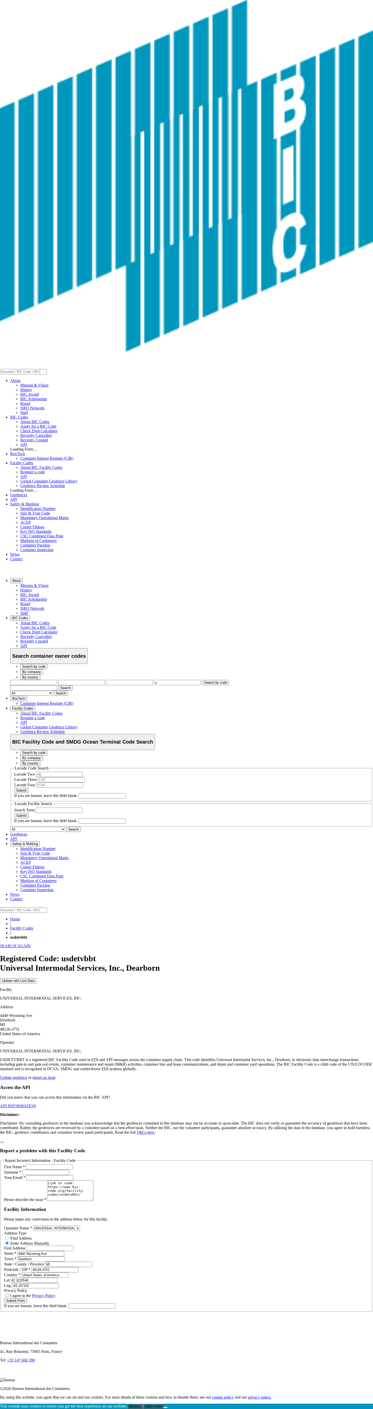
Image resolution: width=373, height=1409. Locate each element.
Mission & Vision (34, 385)
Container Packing (35, 545)
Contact (16, 559)
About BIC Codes (34, 422)
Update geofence (13, 1077)
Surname (12, 1172)
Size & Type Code (35, 513)
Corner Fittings (32, 527)
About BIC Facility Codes (41, 467)
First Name (14, 1167)
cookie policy (223, 1397)
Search (65, 688)
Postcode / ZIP (17, 1269)
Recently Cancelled (36, 435)
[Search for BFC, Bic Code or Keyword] (50, 371)
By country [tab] (30, 677)
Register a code (32, 472)
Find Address (20, 1238)
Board (25, 403)
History (26, 390)
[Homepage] (186, 350)
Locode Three (26, 779)
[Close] (2, 1142)
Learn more (153, 1406)
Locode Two (25, 774)
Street (10, 1253)
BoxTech (17, 454)
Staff (24, 412)
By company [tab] (31, 672)
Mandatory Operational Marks (44, 518)
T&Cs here (145, 1132)
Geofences (18, 495)
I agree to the (32, 1295)
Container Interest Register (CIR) (46, 458)
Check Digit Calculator (38, 431)
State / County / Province (24, 1264)
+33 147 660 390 (21, 1360)
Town (10, 1259)
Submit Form (15, 1301)
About (15, 380)
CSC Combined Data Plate (41, 536)
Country (12, 1275)
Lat (7, 1280)
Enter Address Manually (29, 1243)
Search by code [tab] (33, 666)
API (23, 444)
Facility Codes (21, 463)
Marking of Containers (38, 540)
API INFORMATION (18, 1106)
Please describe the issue (25, 1199)
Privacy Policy (43, 1295)
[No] (165, 1407)
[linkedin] (5, 1375)
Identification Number (38, 508)
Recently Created (34, 440)
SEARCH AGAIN (15, 946)
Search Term (25, 810)
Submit (21, 790)
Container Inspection (37, 550)
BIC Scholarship (33, 399)
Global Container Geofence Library (48, 481)
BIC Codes (19, 417)
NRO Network (32, 408)
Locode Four (25, 785)
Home (15, 919)
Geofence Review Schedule (42, 486)
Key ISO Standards (36, 531)
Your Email (14, 1177)
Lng (8, 1285)
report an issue (44, 1077)
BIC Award (29, 394)
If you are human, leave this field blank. (46, 795)
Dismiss (135, 1406)
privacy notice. (260, 1397)
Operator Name (18, 1228)
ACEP (25, 522)
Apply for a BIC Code (38, 426)
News (15, 554)
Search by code (215, 682)
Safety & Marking (24, 504)
